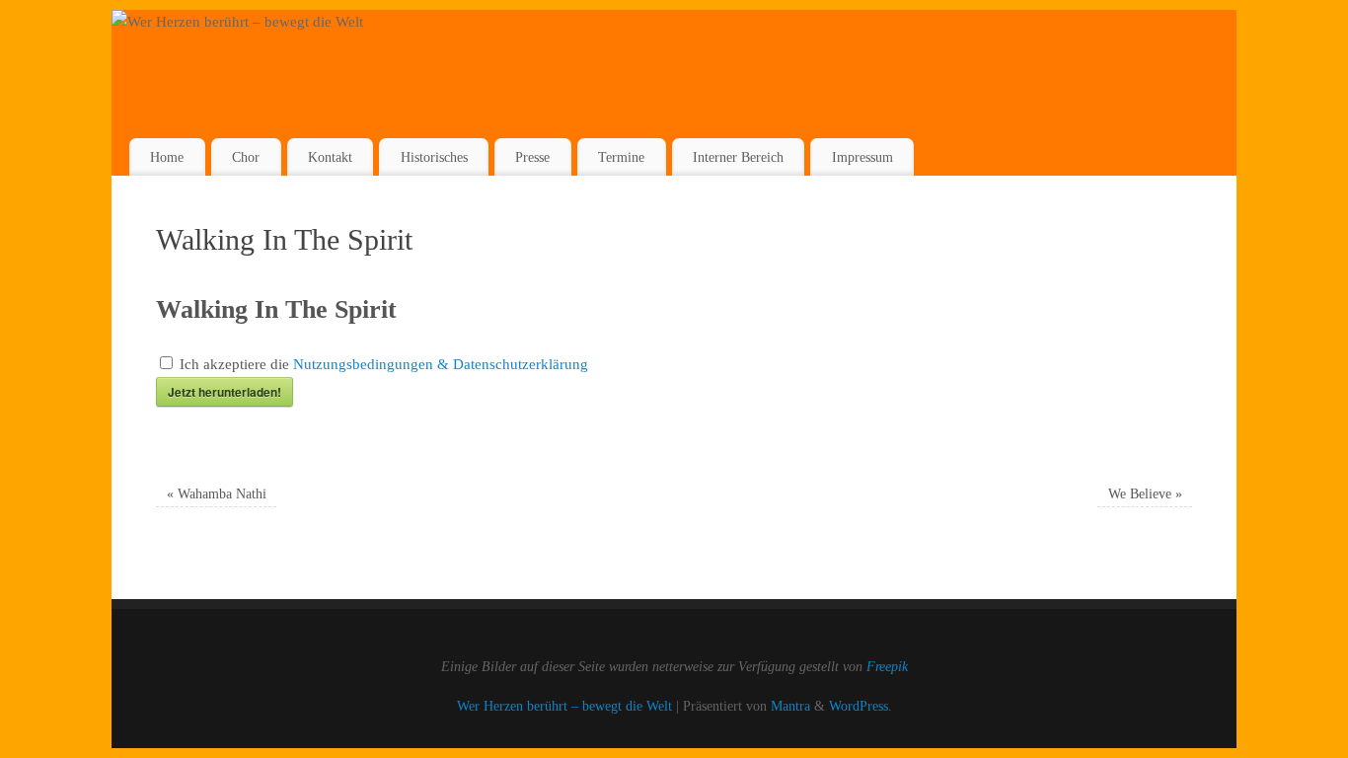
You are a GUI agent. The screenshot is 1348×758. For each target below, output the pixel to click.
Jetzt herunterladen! (224, 392)
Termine (621, 157)
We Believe (1145, 494)
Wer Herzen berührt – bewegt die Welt (564, 706)
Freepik (887, 666)
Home (167, 157)
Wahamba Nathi (216, 494)
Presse (532, 157)
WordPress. (860, 706)
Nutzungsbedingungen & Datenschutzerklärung (440, 364)
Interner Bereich (738, 157)
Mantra (790, 706)
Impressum (862, 157)
